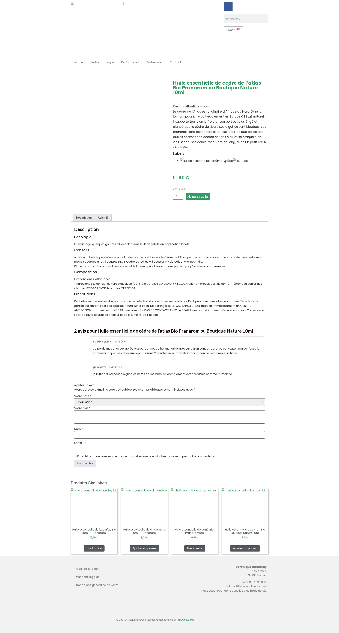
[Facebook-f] (228, 6)
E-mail (80, 442)
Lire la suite (94, 548)
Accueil (79, 62)
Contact (175, 62)
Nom (78, 429)
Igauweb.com (185, 620)
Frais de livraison (87, 569)
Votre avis (82, 408)
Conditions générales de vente (97, 585)
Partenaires (154, 62)
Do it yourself (130, 62)
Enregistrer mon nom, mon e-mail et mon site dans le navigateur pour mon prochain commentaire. (146, 456)
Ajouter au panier (198, 196)
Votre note (82, 396)
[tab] (84, 218)
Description (84, 217)
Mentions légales (87, 577)
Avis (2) (103, 217)
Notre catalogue (102, 62)
